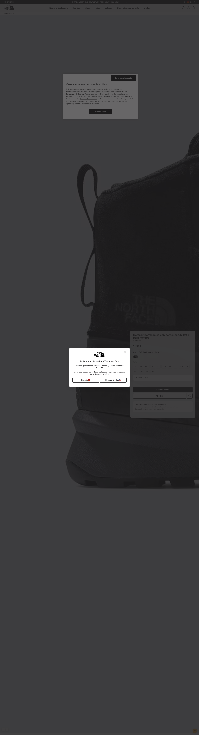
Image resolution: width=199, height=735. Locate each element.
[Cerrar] (125, 352)
